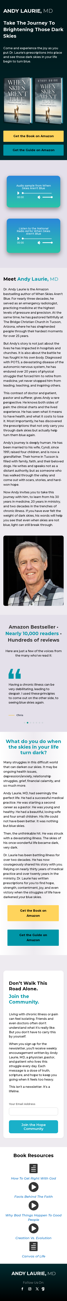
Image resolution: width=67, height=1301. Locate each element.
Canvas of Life (33, 1256)
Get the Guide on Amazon (34, 150)
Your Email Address (22, 1104)
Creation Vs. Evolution (33, 1238)
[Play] (18, 193)
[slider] (46, 197)
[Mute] (39, 197)
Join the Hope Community (33, 1127)
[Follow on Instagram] (30, 1289)
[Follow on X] (37, 1289)
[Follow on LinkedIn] (45, 1289)
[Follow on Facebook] (22, 1289)
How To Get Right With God (33, 1178)
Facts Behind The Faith (33, 1197)
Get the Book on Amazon (33, 136)
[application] (33, 195)
